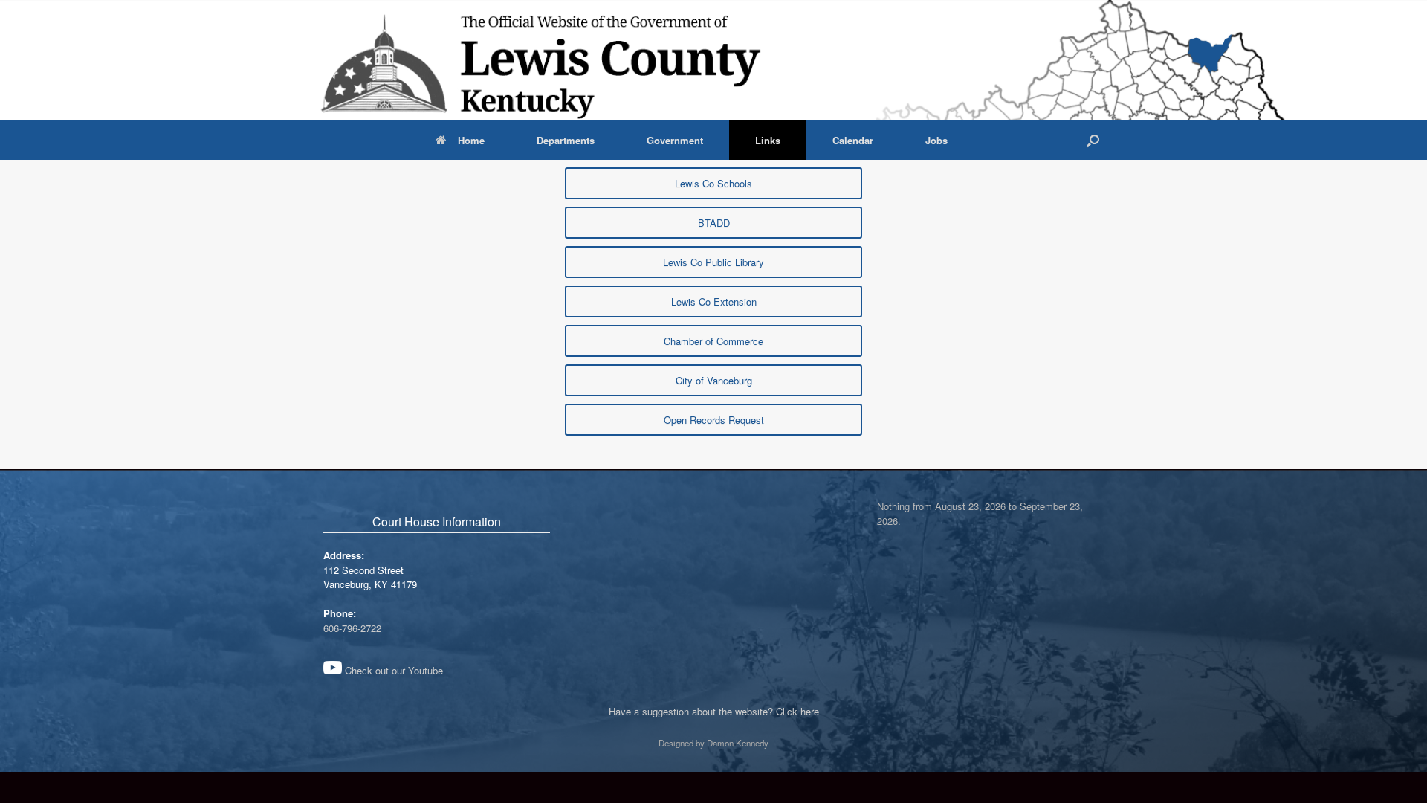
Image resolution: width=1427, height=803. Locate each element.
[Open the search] (1093, 140)
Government (675, 140)
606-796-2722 (352, 628)
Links (767, 140)
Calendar (852, 140)
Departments (566, 140)
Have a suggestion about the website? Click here (714, 711)
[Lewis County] (541, 60)
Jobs (936, 140)
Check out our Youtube (392, 670)
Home (471, 140)
